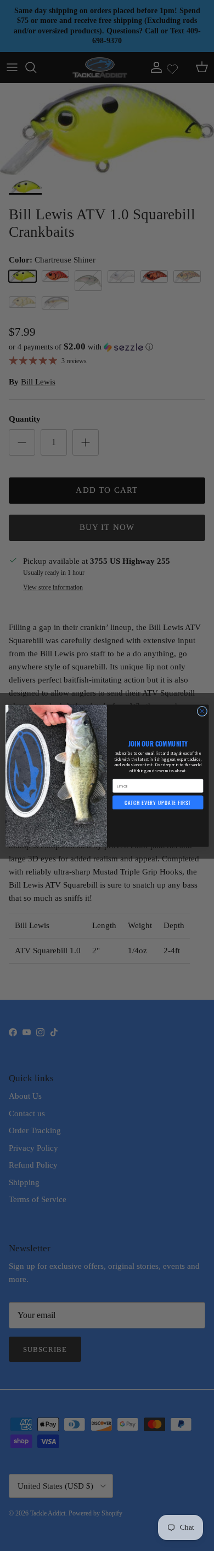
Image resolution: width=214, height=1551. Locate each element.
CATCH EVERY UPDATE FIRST (158, 802)
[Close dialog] (202, 711)
